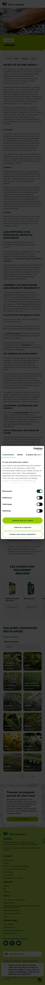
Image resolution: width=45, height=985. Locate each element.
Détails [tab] (20, 455)
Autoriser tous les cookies (22, 520)
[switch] (40, 497)
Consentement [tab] (8, 455)
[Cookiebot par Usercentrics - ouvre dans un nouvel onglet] (33, 449)
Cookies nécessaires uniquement (22, 534)
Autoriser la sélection (22, 527)
